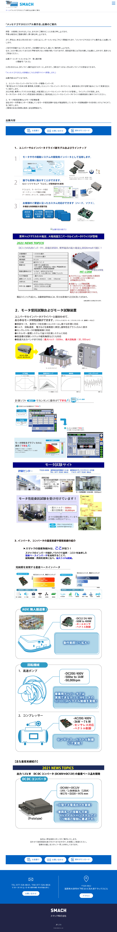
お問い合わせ (57, 130)
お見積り (35, 130)
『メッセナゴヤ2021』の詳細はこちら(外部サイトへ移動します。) (31, 72)
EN (60, 924)
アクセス (86, 895)
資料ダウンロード (82, 130)
